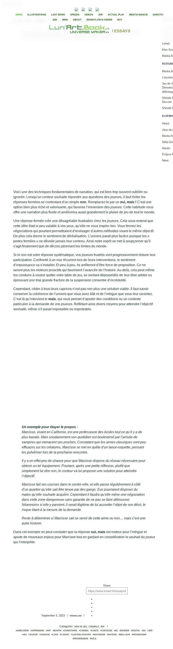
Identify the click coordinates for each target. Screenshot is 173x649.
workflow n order (99, 19)
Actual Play (116, 14)
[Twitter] (112, 9)
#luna (54, 635)
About (77, 19)
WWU (65, 19)
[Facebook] (108, 9)
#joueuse (44, 635)
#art (48, 631)
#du (144, 631)
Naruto (166, 148)
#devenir (124, 631)
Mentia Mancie (138, 14)
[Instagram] (97, 9)
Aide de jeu (80, 627)
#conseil (84, 631)
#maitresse (99, 635)
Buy (119, 19)
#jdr (150, 631)
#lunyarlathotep (81, 635)
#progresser (139, 635)
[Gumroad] (76, 9)
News (19, 14)
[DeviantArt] (83, 9)
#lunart (64, 635)
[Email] (65, 9)
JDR (100, 14)
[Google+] (115, 9)
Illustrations (36, 14)
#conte (95, 631)
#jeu (24, 635)
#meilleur (124, 635)
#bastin (57, 631)
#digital (135, 631)
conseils (94, 627)
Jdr (102, 627)
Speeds (74, 14)
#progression (80, 639)
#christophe (70, 631)
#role (93, 639)
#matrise (112, 635)
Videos (88, 14)
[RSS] (70, 9)
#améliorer (22, 631)
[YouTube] (103, 9)
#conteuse (106, 631)
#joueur (33, 635)
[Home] (79, 31)
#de (116, 631)
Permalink (76, 616)
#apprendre (37, 631)
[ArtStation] (90, 9)
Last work (58, 14)
